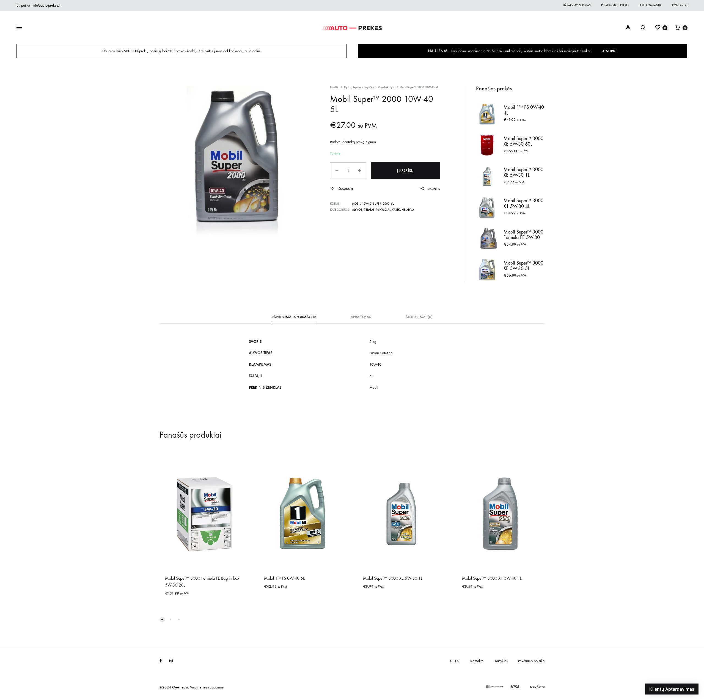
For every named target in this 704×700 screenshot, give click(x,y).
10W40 (375, 364)
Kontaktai (680, 5)
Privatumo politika (531, 661)
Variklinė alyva (386, 87)
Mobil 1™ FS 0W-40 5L (284, 578)
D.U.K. (455, 661)
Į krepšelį (405, 170)
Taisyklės (501, 661)
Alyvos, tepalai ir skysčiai (358, 87)
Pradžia (334, 87)
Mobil (373, 387)
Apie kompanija (651, 5)
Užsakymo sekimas (577, 5)
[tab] (294, 318)
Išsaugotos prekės (615, 5)
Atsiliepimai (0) (419, 317)
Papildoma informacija (294, 317)
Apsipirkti (609, 51)
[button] (162, 619)
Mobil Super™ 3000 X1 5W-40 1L (492, 578)
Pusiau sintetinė (380, 353)
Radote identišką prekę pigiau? (353, 142)
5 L (371, 376)
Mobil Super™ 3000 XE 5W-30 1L (392, 578)
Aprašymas (361, 317)
